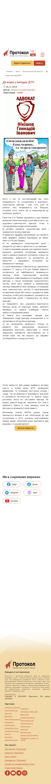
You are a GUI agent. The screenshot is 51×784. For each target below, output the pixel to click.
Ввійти (39, 63)
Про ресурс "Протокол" (15, 749)
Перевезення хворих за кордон (29, 739)
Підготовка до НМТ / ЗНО (29, 712)
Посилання (8, 737)
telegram (14, 493)
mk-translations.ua (27, 723)
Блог (18, 71)
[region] (25, 24)
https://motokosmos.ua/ (13, 719)
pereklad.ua (24, 709)
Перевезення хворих (28, 717)
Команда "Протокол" (14, 752)
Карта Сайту (10, 756)
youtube (14, 501)
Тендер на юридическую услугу (19, 764)
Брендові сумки (26, 732)
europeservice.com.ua (12, 731)
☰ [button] (42, 55)
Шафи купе (24, 729)
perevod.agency (10, 725)
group (35, 484)
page (14, 484)
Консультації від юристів (33, 71)
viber (35, 493)
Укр (33, 55)
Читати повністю (25, 428)
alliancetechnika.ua (11, 710)
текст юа (8, 734)
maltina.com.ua (26, 726)
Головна (9, 71)
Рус (32, 52)
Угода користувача (13, 768)
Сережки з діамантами (12, 707)
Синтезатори (9, 722)
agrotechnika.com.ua (11, 728)
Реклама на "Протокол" (15, 760)
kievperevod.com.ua (11, 740)
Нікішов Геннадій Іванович (23, 90)
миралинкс (8, 713)
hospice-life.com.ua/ (27, 720)
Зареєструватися (22, 63)
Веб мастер (8, 716)
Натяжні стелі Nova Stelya (29, 735)
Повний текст (10, 694)
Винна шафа (25, 714)
